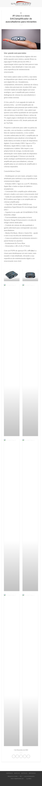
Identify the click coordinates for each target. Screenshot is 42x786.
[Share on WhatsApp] (13, 756)
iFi (21, 13)
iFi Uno (31, 251)
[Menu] (3, 3)
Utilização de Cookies (13, 776)
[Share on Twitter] (21, 756)
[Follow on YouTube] (24, 783)
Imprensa (32, 773)
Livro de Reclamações (29, 776)
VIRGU (29, 778)
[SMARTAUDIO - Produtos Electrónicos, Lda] (21, 3)
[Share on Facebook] (17, 756)
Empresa (9, 773)
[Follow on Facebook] (17, 783)
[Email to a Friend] (24, 756)
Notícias (24, 773)
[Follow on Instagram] (20, 783)
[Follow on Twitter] (22, 783)
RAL (21, 776)
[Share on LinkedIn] (28, 756)
